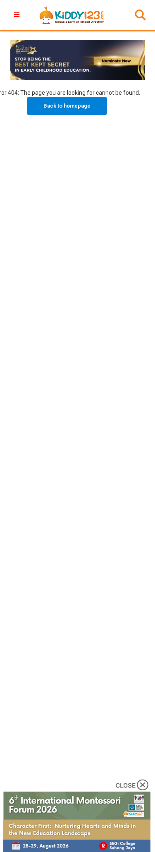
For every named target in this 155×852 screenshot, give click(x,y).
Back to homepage (67, 106)
